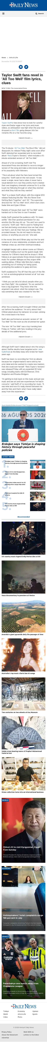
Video (5, 1017)
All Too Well (20, 148)
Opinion (35, 1011)
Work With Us (29, 1032)
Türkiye (6, 1011)
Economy (21, 1011)
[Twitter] (26, 67)
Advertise (5, 1038)
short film (15, 130)
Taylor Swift (7, 123)
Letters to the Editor (31, 1035)
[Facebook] (21, 67)
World (5, 1014)
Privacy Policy (6, 1032)
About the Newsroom (10, 1035)
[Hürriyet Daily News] (23, 5)
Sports (34, 1014)
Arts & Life (13, 57)
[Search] (36, 13)
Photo (20, 1017)
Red (9, 156)
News (4, 57)
